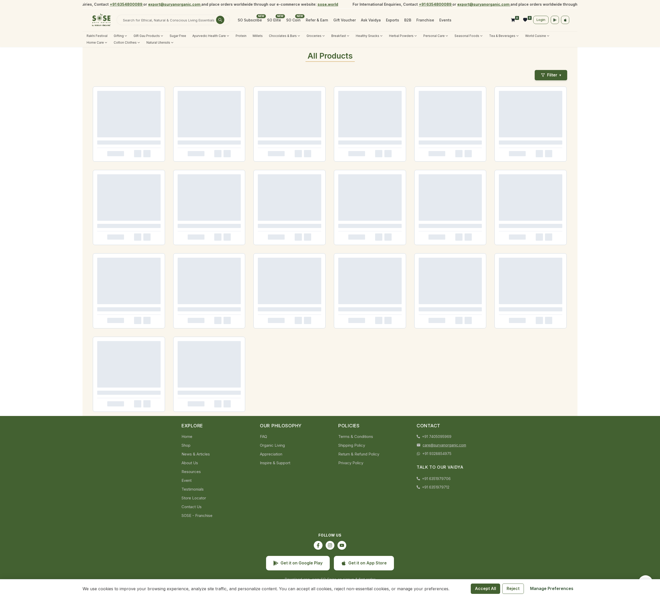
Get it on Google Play (301, 562)
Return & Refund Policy (358, 454)
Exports (392, 20)
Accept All (485, 588)
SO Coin (293, 20)
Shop (186, 445)
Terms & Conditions (355, 436)
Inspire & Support (275, 462)
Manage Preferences (551, 588)
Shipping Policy (351, 445)
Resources (191, 471)
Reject (513, 588)
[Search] (220, 20)
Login (541, 20)
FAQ (263, 436)
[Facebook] (318, 545)
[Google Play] (555, 20)
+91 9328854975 (436, 453)
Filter (554, 74)
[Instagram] (330, 545)
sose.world (320, 4)
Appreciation (271, 454)
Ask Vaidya (371, 20)
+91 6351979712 (435, 487)
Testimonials (193, 489)
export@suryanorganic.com (167, 4)
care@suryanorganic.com (444, 445)
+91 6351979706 (436, 478)
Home (187, 436)
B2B (407, 20)
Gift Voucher (344, 20)
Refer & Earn (317, 20)
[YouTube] (341, 545)
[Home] (101, 20)
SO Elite (274, 20)
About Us (190, 462)
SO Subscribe (250, 20)
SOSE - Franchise (197, 515)
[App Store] (565, 20)
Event (187, 480)
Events (445, 20)
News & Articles (196, 454)
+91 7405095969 (436, 436)
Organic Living (272, 445)
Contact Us (192, 506)
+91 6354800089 (119, 4)
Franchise (425, 20)
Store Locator (194, 497)
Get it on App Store (367, 562)
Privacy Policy (350, 462)
